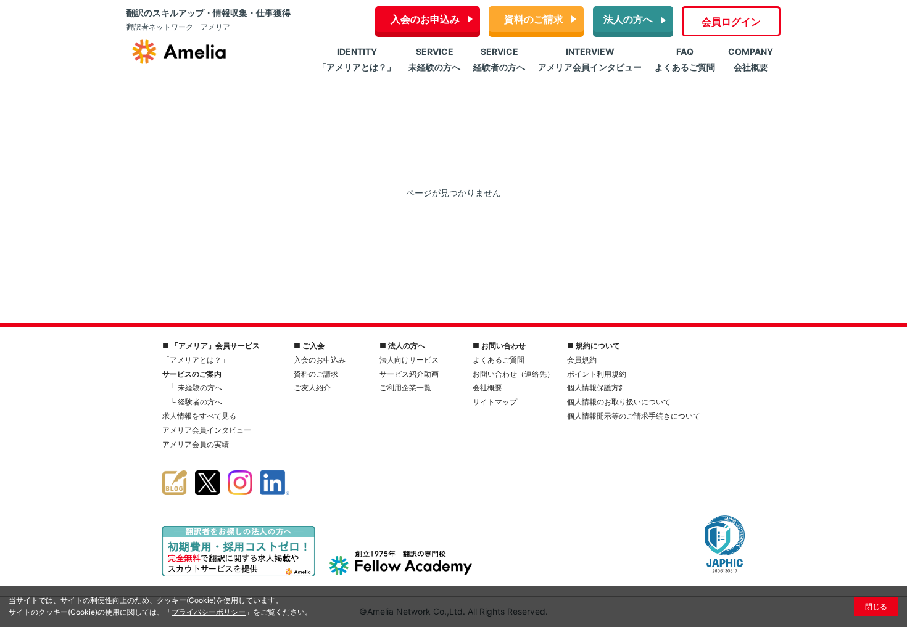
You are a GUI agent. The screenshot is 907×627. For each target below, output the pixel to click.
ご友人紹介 (312, 387)
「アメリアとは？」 (195, 359)
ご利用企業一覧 (405, 387)
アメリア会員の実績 (195, 444)
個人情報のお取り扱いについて (619, 401)
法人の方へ (628, 19)
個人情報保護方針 (596, 387)
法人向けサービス (409, 359)
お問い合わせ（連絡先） (513, 374)
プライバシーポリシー (209, 612)
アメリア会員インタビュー (206, 430)
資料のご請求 (533, 19)
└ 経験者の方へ (196, 401)
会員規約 (582, 359)
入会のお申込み (425, 19)
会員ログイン (731, 21)
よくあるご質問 (498, 359)
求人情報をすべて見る (199, 415)
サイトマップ (495, 401)
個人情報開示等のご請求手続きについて (633, 415)
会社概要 (487, 387)
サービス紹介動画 (409, 374)
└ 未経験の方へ (196, 387)
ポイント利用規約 (596, 374)
